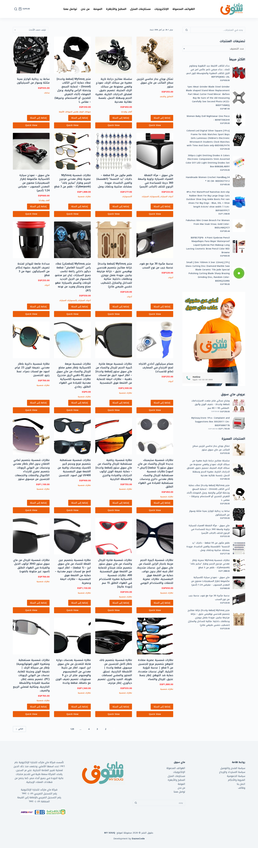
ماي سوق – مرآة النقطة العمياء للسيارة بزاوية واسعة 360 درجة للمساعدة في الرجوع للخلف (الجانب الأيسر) (155, 181)
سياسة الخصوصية (236, 776)
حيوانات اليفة (85, 111)
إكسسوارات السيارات (150, 196)
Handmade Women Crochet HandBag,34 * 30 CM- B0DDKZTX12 (208, 179)
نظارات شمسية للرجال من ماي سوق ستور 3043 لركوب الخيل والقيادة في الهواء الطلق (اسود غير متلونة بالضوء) (31, 566)
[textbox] (214, 49)
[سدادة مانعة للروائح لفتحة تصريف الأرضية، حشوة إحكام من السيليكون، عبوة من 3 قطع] (31, 239)
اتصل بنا (241, 784)
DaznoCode (138, 838)
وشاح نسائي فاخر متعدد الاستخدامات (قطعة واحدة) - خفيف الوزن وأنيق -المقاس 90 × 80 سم (210, 404)
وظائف (241, 788)
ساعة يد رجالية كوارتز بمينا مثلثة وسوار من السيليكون (33, 81)
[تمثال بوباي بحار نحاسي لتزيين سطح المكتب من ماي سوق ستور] (154, 55)
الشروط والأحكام (236, 780)
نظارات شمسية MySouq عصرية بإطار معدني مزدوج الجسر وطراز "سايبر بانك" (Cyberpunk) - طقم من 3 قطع (210, 563)
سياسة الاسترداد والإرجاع (232, 772)
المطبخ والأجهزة (116, 9)
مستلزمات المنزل (140, 9)
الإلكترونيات (161, 9)
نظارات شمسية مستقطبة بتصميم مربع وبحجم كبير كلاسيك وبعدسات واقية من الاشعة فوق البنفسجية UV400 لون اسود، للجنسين (74, 468)
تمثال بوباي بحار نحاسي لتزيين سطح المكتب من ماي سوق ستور (155, 83)
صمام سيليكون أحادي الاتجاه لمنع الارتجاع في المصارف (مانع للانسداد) (156, 367)
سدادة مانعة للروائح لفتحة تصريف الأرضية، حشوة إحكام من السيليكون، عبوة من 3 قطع (33, 269)
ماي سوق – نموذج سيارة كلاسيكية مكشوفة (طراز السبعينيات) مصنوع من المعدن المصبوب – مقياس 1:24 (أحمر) (34, 183)
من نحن (85, 9)
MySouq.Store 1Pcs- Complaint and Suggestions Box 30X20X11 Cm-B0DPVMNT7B (210, 421)
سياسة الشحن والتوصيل (232, 768)
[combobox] (213, 49)
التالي (20, 729)
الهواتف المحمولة (183, 9)
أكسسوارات (127, 196)
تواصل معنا (70, 9)
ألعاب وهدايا (126, 111)
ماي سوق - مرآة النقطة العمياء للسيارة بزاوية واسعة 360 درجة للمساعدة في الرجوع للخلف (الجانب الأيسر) (209, 529)
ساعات (47, 92)
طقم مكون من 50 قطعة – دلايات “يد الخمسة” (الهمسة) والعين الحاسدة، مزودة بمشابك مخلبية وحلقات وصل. (114, 181)
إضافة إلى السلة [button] (162, 118)
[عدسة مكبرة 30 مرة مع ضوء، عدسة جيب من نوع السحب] (154, 239)
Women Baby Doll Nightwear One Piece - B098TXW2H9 (208, 118)
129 (72, 729)
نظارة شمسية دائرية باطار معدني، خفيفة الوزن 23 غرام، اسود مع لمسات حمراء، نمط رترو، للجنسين (32, 369)
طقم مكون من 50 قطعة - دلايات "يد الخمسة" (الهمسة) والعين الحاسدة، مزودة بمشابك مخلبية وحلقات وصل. (208, 546)
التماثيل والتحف (166, 96)
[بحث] (15, 9)
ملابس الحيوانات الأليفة (68, 111)
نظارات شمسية (84, 196)
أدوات (170, 277)
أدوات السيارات (166, 196)
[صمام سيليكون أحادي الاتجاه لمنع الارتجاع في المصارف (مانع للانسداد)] (154, 339)
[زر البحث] (136, 803)
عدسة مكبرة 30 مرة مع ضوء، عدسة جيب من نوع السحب (156, 265)
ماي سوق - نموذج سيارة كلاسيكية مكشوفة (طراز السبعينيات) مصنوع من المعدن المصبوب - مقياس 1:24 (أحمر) (210, 581)
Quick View (155, 125)
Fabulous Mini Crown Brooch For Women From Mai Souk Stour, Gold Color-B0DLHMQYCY (208, 224)
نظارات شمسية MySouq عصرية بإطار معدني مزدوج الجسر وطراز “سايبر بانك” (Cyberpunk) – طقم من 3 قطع (72, 181)
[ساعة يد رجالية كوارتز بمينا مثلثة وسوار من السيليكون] (31, 55)
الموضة (97, 9)
